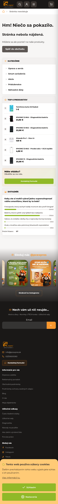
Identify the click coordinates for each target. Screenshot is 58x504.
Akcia (11, 79)
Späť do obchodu (15, 49)
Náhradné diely (15, 90)
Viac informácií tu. (11, 477)
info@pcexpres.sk (13, 352)
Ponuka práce (7, 437)
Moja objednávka (9, 403)
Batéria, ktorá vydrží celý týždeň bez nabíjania (23, 213)
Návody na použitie (10, 428)
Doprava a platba (9, 375)
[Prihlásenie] (27, 4)
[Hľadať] (20, 4)
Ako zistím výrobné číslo (12, 432)
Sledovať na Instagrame (29, 293)
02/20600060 (11, 356)
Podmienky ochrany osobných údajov (17, 389)
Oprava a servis (15, 68)
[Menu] (34, 4)
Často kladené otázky (10, 414)
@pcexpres (38, 254)
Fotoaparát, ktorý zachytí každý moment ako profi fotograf (28, 207)
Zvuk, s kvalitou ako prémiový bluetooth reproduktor (26, 225)
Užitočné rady (7, 418)
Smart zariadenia (16, 74)
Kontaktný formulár (29, 181)
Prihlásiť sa (51, 325)
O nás (4, 398)
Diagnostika (7, 423)
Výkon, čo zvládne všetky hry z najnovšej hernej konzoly (27, 219)
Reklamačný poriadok (11, 379)
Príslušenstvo (14, 84)
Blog (4, 393)
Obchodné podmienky (11, 384)
